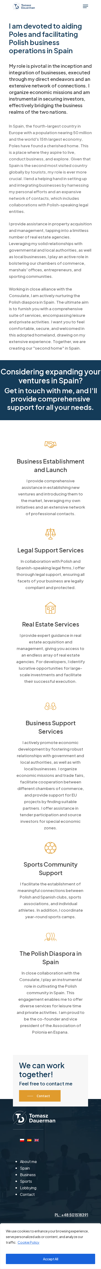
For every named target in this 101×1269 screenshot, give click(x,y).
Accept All (50, 1259)
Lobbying (28, 1187)
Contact (27, 1194)
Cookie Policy (28, 1242)
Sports (26, 1181)
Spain (25, 1168)
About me (28, 1161)
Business (28, 1174)
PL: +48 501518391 (71, 1215)
